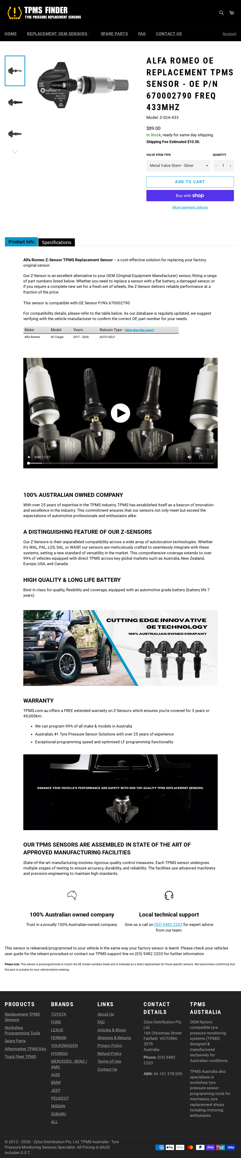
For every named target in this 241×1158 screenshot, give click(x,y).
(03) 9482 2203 (168, 924)
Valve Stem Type (158, 155)
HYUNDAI (59, 1053)
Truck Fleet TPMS (20, 1056)
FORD (56, 1022)
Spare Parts (114, 33)
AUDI (55, 1074)
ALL (54, 1121)
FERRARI (58, 1037)
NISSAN (58, 1106)
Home (11, 33)
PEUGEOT (60, 1098)
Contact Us (169, 33)
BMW (56, 1082)
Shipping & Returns (114, 1037)
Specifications (56, 242)
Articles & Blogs (111, 1030)
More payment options (190, 207)
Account (229, 34)
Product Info (21, 242)
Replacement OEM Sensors (57, 33)
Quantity (219, 155)
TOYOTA (58, 1014)
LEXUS (57, 1030)
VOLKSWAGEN (64, 1045)
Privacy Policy (109, 1045)
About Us (105, 1014)
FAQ (142, 33)
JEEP (55, 1090)
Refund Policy (109, 1053)
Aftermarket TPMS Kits (25, 1048)
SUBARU (58, 1114)
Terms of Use (109, 1061)
